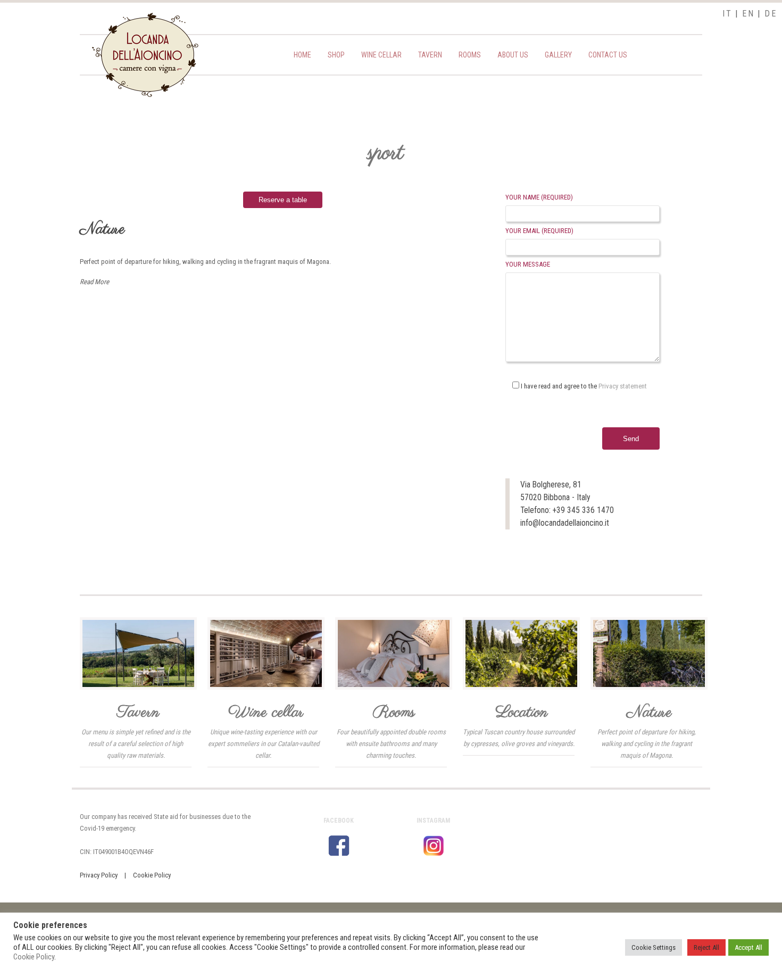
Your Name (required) (539, 197)
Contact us (607, 55)
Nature (102, 229)
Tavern (430, 55)
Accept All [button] (748, 947)
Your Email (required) (539, 231)
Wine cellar (381, 55)
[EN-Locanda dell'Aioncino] (145, 95)
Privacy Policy (99, 875)
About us (512, 55)
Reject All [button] (706, 947)
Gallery (558, 55)
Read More (94, 282)
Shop (336, 55)
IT (727, 14)
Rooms (470, 55)
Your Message (527, 264)
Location (521, 712)
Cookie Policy (152, 875)
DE (770, 14)
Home (302, 55)
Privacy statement (622, 386)
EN (748, 14)
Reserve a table (283, 200)
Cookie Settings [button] (653, 947)
